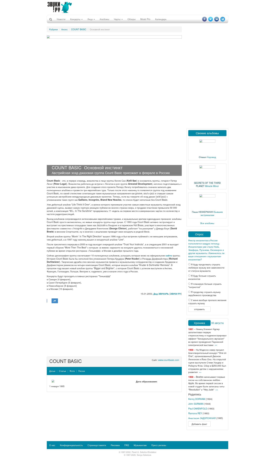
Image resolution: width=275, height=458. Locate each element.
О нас (52, 445)
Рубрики (53, 29)
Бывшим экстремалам (212, 213)
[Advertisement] (137, 7)
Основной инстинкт (103, 167)
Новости (61, 19)
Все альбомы (207, 223)
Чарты (117, 19)
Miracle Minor (212, 186)
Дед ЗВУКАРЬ (161, 293)
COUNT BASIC (78, 29)
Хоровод (211, 157)
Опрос (199, 234)
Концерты (75, 19)
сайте (169, 255)
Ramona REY (195, 413)
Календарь (160, 19)
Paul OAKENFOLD (197, 408)
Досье (52, 370)
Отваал (202, 157)
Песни (81, 370)
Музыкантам (140, 445)
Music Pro (145, 19)
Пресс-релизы (158, 445)
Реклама (115, 445)
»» (216, 345)
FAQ (126, 445)
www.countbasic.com (168, 359)
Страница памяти (97, 445)
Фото (72, 370)
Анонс (64, 29)
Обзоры (131, 19)
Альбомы (104, 19)
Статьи (62, 370)
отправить (199, 309)
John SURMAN (195, 403)
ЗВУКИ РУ (175, 293)
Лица (90, 19)
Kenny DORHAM (196, 399)
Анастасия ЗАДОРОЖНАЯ (202, 418)
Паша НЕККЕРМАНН (202, 211)
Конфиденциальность (71, 445)
